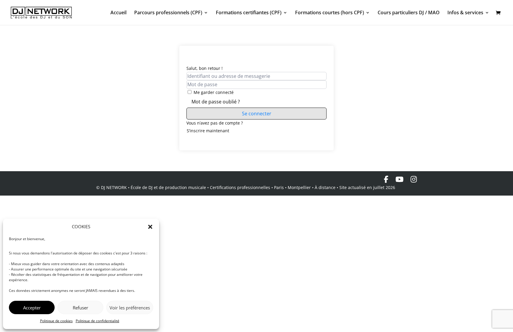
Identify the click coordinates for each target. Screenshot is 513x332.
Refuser (80, 308)
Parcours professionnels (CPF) (168, 13)
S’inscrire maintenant (208, 130)
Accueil (118, 13)
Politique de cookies (56, 320)
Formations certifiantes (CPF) (248, 13)
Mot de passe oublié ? (215, 101)
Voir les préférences (130, 308)
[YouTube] (399, 179)
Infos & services (465, 13)
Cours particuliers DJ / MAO (409, 13)
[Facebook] (386, 179)
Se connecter (256, 113)
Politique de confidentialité (97, 320)
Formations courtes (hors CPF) (329, 13)
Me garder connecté (214, 92)
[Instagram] (414, 179)
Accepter (32, 308)
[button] (150, 227)
